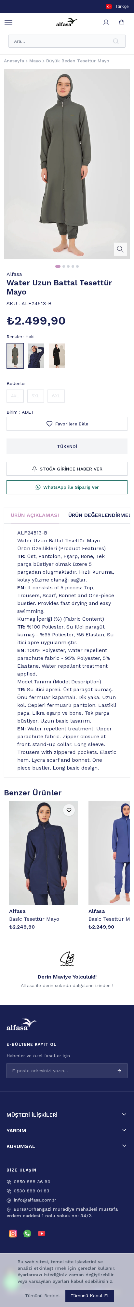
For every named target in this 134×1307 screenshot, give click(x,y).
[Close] (121, 1232)
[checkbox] (34, 1286)
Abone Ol (107, 1273)
